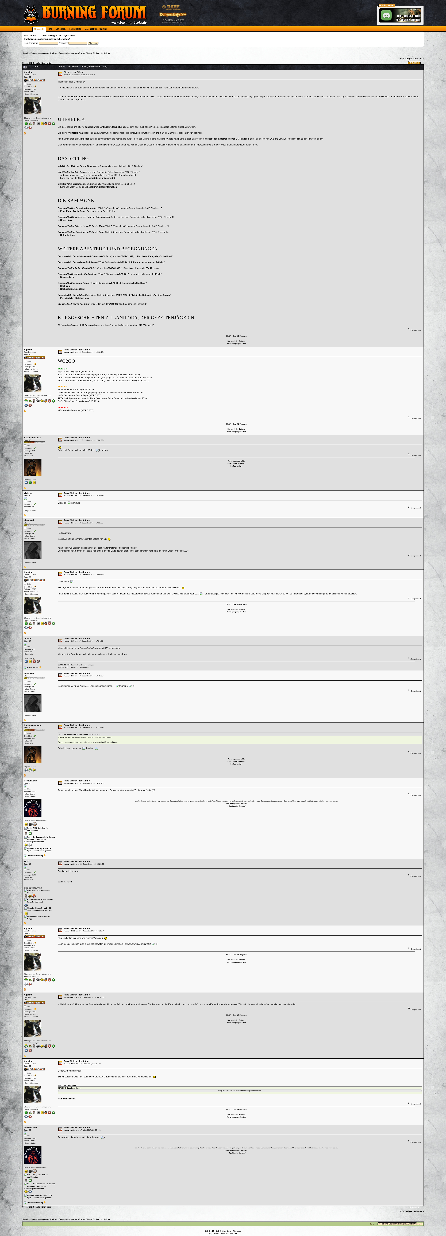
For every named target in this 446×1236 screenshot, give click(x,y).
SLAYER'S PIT (64, 665)
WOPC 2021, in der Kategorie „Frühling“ (141, 262)
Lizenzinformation (108, 187)
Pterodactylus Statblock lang (74, 298)
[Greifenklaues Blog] (33, 856)
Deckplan (65, 286)
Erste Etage (66, 211)
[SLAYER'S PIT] (31, 667)
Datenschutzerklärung (96, 29)
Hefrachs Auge (67, 235)
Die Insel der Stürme (74, 72)
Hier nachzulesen (66, 1099)
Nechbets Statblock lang (72, 289)
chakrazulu (29, 520)
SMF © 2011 (221, 1231)
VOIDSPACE (63, 667)
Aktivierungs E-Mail (47, 39)
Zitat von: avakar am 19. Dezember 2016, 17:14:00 (79, 734)
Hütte (63, 220)
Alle (38, 63)
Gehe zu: (373, 1224)
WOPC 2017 (127, 256)
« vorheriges (406, 58)
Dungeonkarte (67, 277)
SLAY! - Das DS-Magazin (236, 336)
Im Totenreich (236, 466)
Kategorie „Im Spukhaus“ (134, 283)
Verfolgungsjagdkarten (236, 343)
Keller (112, 211)
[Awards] (25, 134)
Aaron (234, 1233)
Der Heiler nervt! (65, 882)
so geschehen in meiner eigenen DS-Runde (224, 139)
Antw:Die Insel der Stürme (77, 350)
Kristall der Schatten (236, 463)
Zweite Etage (79, 211)
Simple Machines (234, 1231)
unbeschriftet (108, 178)
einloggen (52, 35)
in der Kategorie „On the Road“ (153, 256)
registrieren (69, 35)
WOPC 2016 (114, 268)
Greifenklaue (30, 781)
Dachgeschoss (94, 211)
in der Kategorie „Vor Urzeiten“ (140, 268)
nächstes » (418, 58)
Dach (105, 211)
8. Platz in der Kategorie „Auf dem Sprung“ (150, 295)
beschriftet (91, 178)
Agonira (28, 72)
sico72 (27, 861)
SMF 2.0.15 (209, 1231)
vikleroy (28, 493)
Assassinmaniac (32, 437)
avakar (27, 638)
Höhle (69, 220)
